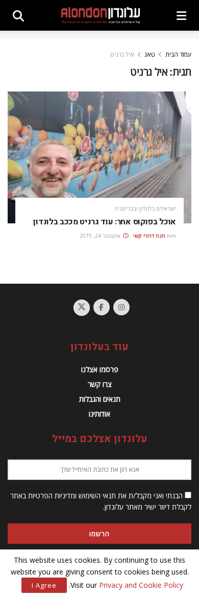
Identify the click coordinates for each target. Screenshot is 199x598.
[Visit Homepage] (100, 16)
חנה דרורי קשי (149, 235)
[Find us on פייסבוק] (101, 307)
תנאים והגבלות (99, 399)
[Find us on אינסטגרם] (121, 307)
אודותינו (99, 414)
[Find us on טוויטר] (81, 308)
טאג (149, 54)
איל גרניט (122, 54)
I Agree (44, 585)
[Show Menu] (181, 15)
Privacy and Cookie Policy (141, 585)
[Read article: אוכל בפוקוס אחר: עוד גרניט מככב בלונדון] (99, 157)
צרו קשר (100, 384)
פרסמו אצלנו (99, 369)
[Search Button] (18, 15)
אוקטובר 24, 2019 (101, 235)
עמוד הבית (178, 54)
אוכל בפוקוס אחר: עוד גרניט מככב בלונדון (104, 222)
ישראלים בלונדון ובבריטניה (145, 208)
